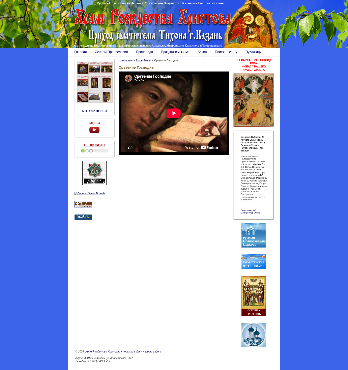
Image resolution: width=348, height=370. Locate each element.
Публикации (254, 52)
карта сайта (153, 351)
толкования (126, 60)
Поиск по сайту (226, 52)
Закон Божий (143, 60)
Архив (202, 52)
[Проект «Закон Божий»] (89, 193)
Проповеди (144, 52)
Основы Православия (111, 52)
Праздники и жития (175, 52)
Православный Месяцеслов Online (250, 211)
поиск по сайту (132, 351)
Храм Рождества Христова (102, 351)
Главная (80, 52)
